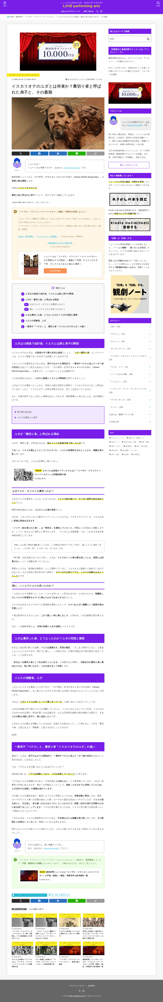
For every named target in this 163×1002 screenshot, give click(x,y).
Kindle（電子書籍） (26, 236)
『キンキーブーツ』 (119, 349)
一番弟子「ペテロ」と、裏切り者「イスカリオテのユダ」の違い (54, 326)
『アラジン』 (117, 334)
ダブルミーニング (117, 438)
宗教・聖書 (54, 895)
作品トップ (115, 442)
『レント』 (116, 407)
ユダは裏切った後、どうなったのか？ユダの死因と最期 (50, 315)
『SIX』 (114, 327)
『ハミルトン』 (118, 382)
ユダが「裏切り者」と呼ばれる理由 (40, 299)
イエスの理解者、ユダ (34, 321)
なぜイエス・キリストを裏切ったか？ (45, 304)
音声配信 (136, 454)
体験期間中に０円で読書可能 (60, 243)
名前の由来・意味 (130, 442)
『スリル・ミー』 (118, 367)
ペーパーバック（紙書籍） (47, 236)
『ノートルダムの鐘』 (121, 374)
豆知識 (126, 454)
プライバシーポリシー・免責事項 (82, 986)
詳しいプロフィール (129, 165)
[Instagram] (101, 11)
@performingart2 (72, 168)
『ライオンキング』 (120, 400)
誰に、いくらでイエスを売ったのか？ (45, 309)
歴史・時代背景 (141, 446)
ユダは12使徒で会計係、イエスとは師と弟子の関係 (48, 294)
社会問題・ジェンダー (130, 450)
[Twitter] (97, 11)
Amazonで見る (55, 271)
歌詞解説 (128, 446)
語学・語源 (115, 454)
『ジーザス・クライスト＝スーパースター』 (23, 75)
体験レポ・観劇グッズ (136, 438)
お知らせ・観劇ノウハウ (121, 414)
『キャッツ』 (117, 341)
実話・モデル (116, 446)
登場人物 (66, 895)
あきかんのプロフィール (70, 11)
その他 (114, 422)
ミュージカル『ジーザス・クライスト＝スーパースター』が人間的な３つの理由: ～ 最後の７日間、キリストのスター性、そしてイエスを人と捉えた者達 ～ (71, 260)
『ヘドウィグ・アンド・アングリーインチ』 (128, 390)
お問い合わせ (88, 11)
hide (63, 288)
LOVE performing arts (81, 6)
